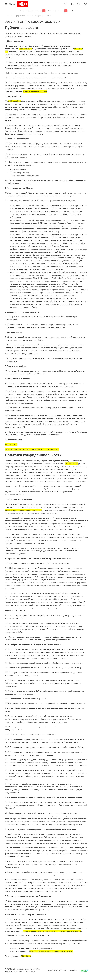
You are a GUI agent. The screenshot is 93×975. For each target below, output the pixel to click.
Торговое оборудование (30, 11)
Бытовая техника (55, 11)
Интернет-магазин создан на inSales (62, 970)
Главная (8, 15)
